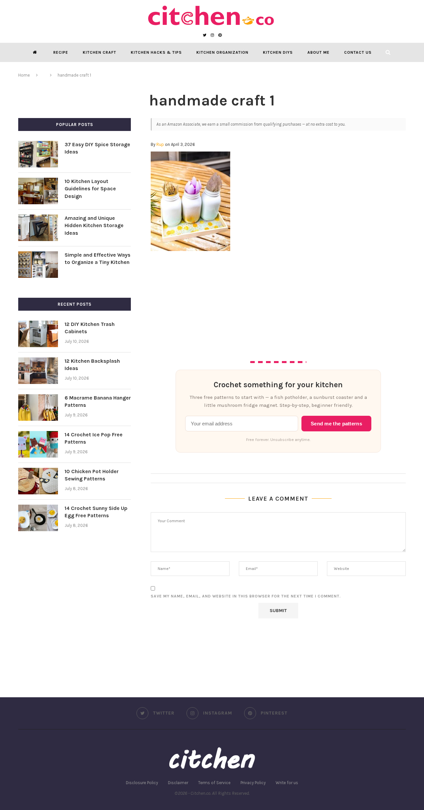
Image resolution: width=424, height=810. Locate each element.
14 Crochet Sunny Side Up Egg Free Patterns (96, 512)
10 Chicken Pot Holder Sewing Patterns (92, 475)
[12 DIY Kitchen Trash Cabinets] (38, 334)
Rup (160, 144)
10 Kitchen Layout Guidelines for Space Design (90, 188)
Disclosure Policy (142, 782)
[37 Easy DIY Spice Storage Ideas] (38, 154)
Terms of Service (214, 782)
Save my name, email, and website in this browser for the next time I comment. (246, 596)
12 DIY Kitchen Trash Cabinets (90, 328)
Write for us (287, 782)
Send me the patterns (336, 423)
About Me (318, 52)
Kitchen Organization (222, 52)
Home (24, 75)
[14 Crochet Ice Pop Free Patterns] (38, 444)
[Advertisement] (278, 300)
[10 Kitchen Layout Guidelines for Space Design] (38, 191)
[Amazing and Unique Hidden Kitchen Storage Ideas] (38, 228)
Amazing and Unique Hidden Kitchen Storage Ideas (94, 225)
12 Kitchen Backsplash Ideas (92, 364)
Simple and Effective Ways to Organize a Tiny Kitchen (98, 258)
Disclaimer (178, 782)
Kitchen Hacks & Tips (156, 52)
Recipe (60, 52)
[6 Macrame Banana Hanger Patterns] (38, 407)
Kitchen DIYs (278, 52)
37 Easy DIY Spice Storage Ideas (97, 148)
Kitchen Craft (99, 52)
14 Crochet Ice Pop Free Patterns (94, 438)
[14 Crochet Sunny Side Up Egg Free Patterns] (38, 518)
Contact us (358, 52)
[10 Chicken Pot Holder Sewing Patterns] (38, 481)
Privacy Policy (253, 782)
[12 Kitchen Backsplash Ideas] (38, 370)
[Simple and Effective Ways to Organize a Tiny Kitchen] (38, 264)
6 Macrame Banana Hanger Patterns (98, 401)
